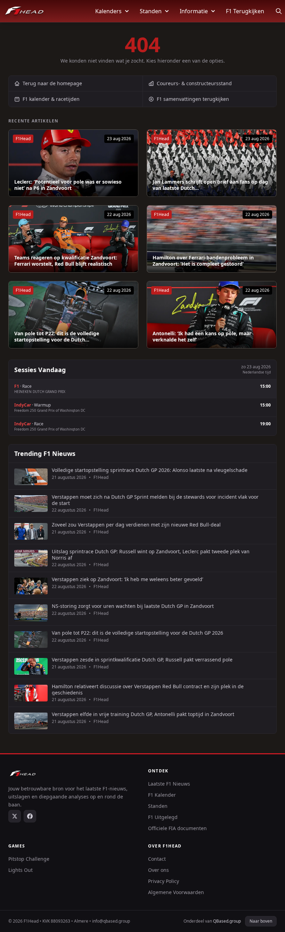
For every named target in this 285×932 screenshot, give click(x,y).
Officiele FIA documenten (177, 828)
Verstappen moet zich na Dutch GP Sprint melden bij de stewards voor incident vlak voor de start (155, 500)
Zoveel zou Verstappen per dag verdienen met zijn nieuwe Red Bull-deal (136, 525)
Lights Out (20, 870)
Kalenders (108, 11)
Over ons (158, 870)
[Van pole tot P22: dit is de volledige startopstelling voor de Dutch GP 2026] (73, 314)
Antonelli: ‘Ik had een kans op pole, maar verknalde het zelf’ (202, 336)
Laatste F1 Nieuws (169, 783)
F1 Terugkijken (245, 11)
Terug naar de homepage (52, 83)
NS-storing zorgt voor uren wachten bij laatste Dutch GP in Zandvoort (133, 606)
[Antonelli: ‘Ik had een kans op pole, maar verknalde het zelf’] (211, 314)
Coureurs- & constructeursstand (194, 83)
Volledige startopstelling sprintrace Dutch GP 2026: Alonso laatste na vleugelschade (149, 470)
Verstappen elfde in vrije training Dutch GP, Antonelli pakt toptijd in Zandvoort (143, 714)
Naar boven (261, 921)
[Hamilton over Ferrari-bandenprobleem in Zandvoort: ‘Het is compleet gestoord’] (211, 239)
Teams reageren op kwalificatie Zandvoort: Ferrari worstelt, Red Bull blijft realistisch (65, 261)
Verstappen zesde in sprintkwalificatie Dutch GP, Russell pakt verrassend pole (142, 660)
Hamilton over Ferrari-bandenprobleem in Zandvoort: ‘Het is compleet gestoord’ (203, 261)
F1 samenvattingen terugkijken (193, 99)
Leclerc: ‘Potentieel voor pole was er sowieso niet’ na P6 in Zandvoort (68, 185)
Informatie (194, 11)
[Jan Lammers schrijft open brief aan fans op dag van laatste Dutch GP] (211, 163)
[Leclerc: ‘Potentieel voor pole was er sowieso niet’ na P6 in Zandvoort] (73, 163)
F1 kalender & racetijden (51, 99)
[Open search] (278, 11)
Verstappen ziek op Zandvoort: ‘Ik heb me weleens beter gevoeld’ (127, 579)
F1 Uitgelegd (163, 817)
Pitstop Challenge (28, 858)
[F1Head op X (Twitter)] (14, 816)
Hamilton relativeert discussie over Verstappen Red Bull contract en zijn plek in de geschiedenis (148, 689)
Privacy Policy (163, 881)
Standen (151, 11)
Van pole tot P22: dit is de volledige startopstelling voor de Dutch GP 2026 (137, 633)
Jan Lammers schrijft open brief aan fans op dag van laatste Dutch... (210, 185)
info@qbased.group (111, 921)
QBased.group (227, 921)
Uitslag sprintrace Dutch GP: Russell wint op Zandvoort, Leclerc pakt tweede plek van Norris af (151, 554)
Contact (157, 858)
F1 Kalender (162, 795)
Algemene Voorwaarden (176, 892)
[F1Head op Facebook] (30, 816)
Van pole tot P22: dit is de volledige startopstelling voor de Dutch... (56, 336)
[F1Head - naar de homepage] (24, 11)
